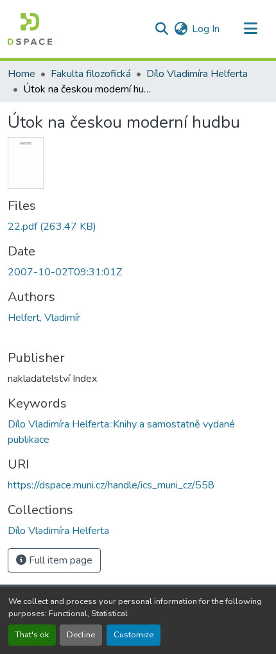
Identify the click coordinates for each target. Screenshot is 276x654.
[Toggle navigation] (250, 29)
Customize (133, 635)
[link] (138, 226)
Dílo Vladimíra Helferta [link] (197, 74)
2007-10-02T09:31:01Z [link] (65, 272)
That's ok (32, 635)
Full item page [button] (59, 560)
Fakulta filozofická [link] (91, 74)
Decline (81, 635)
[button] (30, 29)
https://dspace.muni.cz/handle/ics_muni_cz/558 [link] (111, 485)
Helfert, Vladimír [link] (44, 318)
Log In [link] (206, 29)
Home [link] (21, 74)
